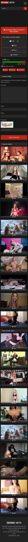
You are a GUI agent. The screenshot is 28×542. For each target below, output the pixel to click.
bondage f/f (21, 69)
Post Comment (14, 137)
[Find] (25, 8)
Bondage (13, 69)
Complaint (15, 54)
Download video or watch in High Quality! (14, 30)
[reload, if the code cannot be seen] (7, 127)
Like (13, 41)
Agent (6, 69)
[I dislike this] (18, 41)
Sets (7, 2)
